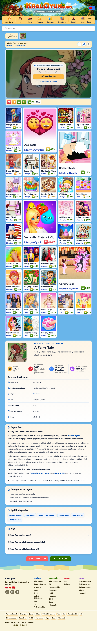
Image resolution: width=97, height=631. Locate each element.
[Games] (6, 588)
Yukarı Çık (62, 558)
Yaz (35, 601)
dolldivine (36, 394)
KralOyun (38, 343)
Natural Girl (59, 473)
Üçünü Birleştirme (38, 597)
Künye (81, 590)
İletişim (67, 584)
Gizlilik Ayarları (84, 584)
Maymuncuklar (54, 587)
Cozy (51, 602)
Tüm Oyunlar (39, 581)
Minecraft (53, 605)
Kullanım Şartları (85, 587)
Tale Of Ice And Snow (40, 473)
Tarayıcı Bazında (40, 584)
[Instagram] (12, 592)
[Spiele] (10, 588)
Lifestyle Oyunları (20, 45)
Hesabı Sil (82, 593)
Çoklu (36, 590)
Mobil (51, 593)
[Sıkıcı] (9, 102)
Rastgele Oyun (38, 558)
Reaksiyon (53, 590)
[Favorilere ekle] (79, 44)
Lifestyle (37, 587)
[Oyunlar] (91, 8)
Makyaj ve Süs (39, 607)
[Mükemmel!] (24, 102)
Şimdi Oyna (50, 76)
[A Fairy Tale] (22, 36)
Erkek (36, 593)
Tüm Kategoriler (55, 581)
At (50, 584)
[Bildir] (88, 44)
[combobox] (50, 29)
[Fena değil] (14, 102)
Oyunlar (9, 45)
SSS (65, 581)
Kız (35, 604)
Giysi (51, 599)
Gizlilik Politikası (85, 581)
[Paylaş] (84, 44)
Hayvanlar (53, 596)
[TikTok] (7, 592)
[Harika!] (19, 102)
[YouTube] (17, 592)
